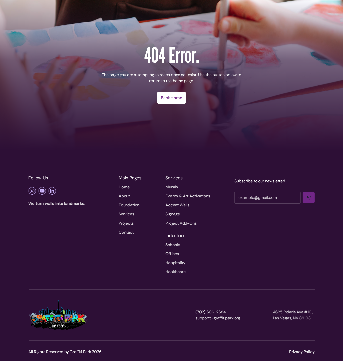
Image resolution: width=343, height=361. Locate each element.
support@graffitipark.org (217, 318)
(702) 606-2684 (210, 312)
